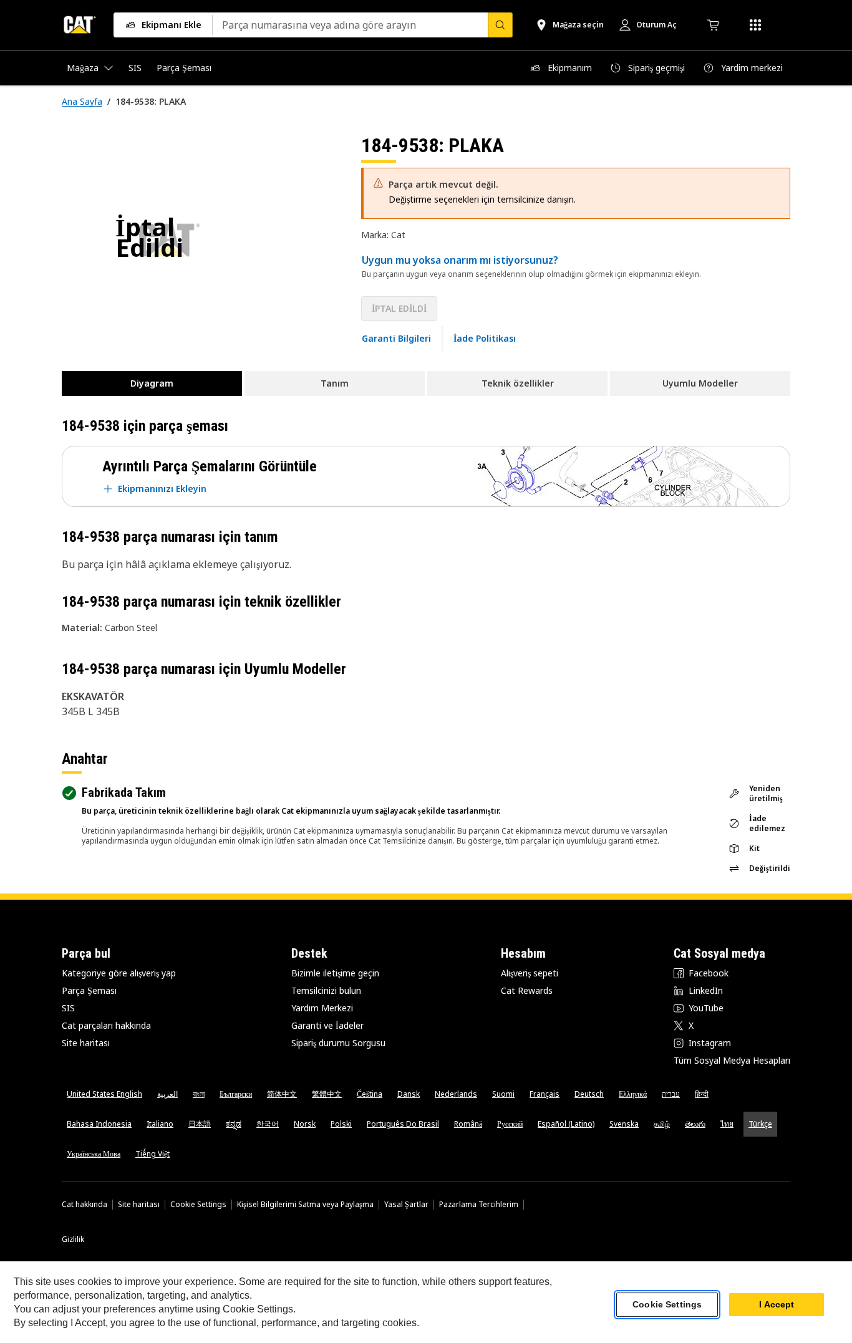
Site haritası (86, 1043)
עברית (671, 1094)
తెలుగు (695, 1124)
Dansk (408, 1094)
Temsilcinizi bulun (326, 990)
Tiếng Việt (152, 1153)
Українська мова (93, 1153)
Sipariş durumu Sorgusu (338, 1043)
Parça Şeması (89, 990)
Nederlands (456, 1094)
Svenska (624, 1124)
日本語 (199, 1124)
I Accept (776, 1305)
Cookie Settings (198, 1205)
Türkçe (760, 1124)
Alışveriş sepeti (529, 973)
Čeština (369, 1094)
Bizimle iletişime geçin (335, 973)
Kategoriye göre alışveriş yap (119, 973)
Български (236, 1094)
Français (544, 1094)
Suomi (503, 1094)
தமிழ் (662, 1124)
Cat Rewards (527, 990)
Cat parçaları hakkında (106, 1025)
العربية (167, 1094)
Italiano (160, 1124)
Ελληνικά (633, 1094)
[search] (500, 24)
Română (468, 1124)
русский (510, 1124)
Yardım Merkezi (322, 1008)
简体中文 (282, 1094)
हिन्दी (702, 1094)
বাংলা (199, 1094)
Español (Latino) (566, 1124)
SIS (68, 1008)
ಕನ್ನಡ (233, 1124)
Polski (341, 1124)
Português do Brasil (403, 1124)
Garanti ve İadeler (327, 1025)
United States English (104, 1094)
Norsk (305, 1124)
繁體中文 (327, 1094)
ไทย (726, 1124)
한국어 (267, 1124)
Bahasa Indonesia (99, 1124)
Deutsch (589, 1094)
